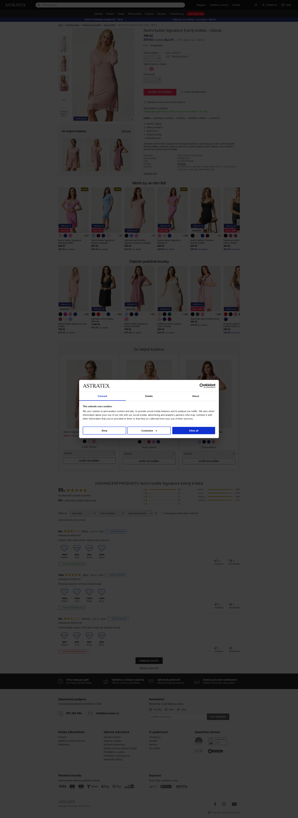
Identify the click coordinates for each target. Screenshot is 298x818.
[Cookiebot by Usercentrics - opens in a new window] (201, 385)
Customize (147, 430)
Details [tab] (149, 396)
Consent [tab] (102, 396)
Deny (104, 430)
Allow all (193, 430)
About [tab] (195, 396)
